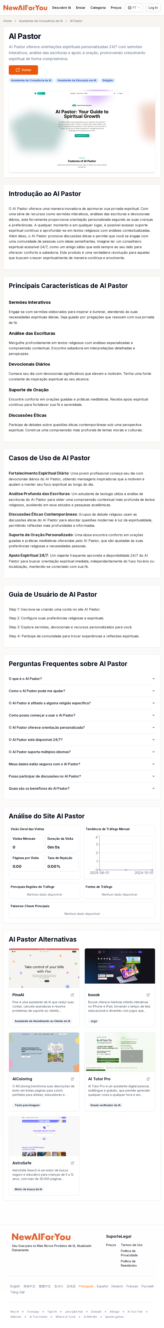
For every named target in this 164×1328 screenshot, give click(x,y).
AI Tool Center (38, 1316)
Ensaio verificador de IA (106, 1105)
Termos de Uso (132, 1245)
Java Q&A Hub (74, 1311)
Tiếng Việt (17, 1292)
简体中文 (29, 1286)
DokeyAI (96, 1311)
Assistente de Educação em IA (77, 80)
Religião (108, 80)
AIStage (114, 1311)
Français (132, 1286)
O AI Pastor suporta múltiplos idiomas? (40, 752)
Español (102, 1286)
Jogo (94, 1021)
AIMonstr (15, 1316)
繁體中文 (45, 1286)
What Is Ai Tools (66, 1316)
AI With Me (90, 1316)
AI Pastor (76, 21)
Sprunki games (114, 1316)
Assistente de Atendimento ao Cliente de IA (42, 1021)
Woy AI (14, 1311)
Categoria (98, 7)
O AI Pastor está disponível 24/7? (36, 739)
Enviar (80, 7)
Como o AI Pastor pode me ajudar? (37, 691)
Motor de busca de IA (28, 1189)
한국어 (58, 1286)
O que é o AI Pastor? (25, 679)
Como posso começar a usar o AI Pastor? (42, 715)
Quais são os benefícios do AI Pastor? (39, 788)
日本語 (71, 1286)
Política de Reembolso (129, 1263)
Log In (153, 7)
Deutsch (117, 1286)
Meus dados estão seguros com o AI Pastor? (44, 764)
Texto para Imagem (27, 1105)
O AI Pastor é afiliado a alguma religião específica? (50, 703)
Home (7, 21)
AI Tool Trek (135, 1311)
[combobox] (133, 7)
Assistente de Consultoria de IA (41, 21)
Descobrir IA (61, 7)
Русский (148, 1286)
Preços (116, 7)
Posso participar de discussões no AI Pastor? (45, 776)
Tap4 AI (52, 1311)
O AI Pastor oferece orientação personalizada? (47, 727)
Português (86, 1286)
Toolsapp (33, 1311)
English (15, 1286)
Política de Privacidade (129, 1253)
